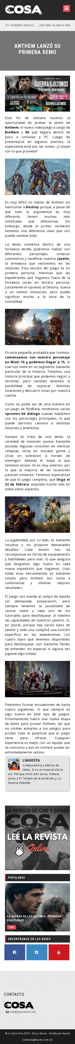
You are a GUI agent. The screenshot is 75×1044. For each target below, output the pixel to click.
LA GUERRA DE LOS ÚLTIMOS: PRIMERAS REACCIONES (34, 918)
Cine (11, 927)
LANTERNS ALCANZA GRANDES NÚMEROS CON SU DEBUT (42, 25)
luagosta (31, 760)
